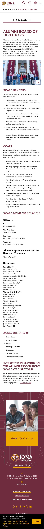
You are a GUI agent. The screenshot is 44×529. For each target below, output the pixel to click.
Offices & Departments (22, 492)
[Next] (38, 82)
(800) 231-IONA (22, 484)
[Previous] (33, 82)
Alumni (12, 9)
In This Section (21, 20)
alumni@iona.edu (25, 383)
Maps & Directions (21, 465)
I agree (37, 521)
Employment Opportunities (22, 499)
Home (5, 9)
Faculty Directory (22, 495)
